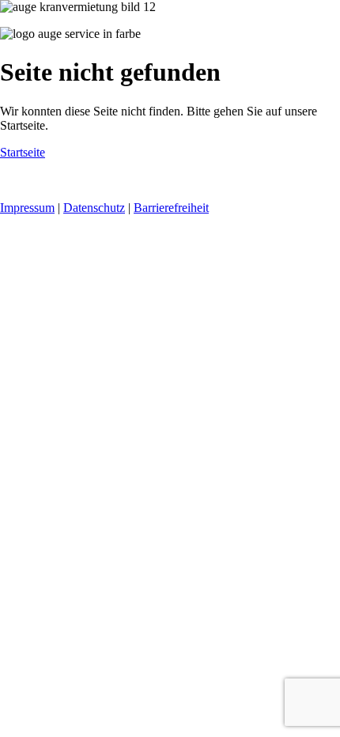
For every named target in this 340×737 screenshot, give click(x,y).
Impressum (27, 207)
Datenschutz (94, 207)
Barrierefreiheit (171, 207)
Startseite (22, 152)
